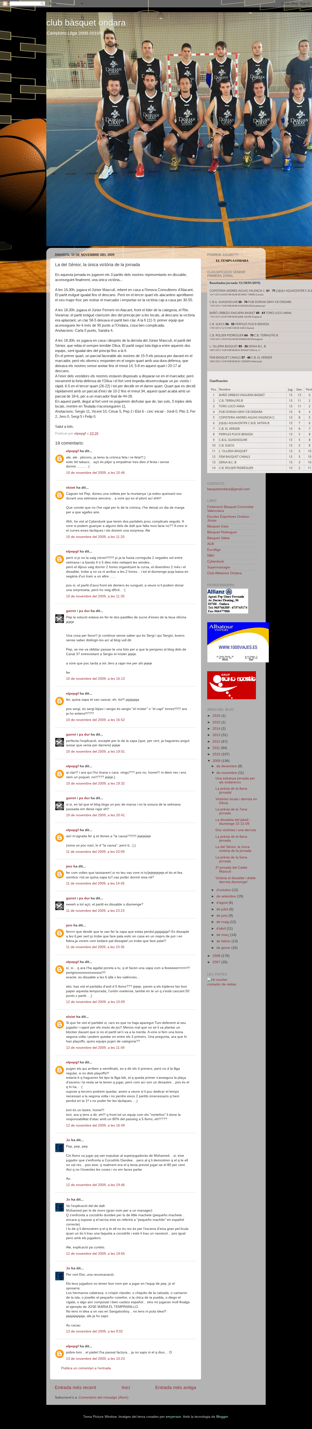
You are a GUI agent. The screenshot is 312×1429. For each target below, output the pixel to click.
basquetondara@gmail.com (228, 489)
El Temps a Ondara (232, 260)
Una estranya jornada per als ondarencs (235, 780)
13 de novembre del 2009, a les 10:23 (95, 1359)
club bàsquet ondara (86, 23)
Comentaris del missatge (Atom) (103, 1397)
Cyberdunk (215, 561)
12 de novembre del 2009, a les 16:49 (95, 1125)
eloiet (70, 487)
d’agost (222, 902)
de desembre (227, 766)
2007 (217, 962)
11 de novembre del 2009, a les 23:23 (95, 911)
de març (223, 935)
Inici (126, 1387)
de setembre (226, 896)
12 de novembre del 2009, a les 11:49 (95, 1048)
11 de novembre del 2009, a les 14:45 (95, 883)
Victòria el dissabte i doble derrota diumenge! (235, 880)
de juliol (222, 909)
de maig (223, 922)
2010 (217, 754)
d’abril (221, 928)
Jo (68, 1140)
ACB (210, 544)
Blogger (222, 1417)
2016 (217, 716)
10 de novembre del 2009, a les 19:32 (95, 783)
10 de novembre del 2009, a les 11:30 (95, 596)
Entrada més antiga (175, 1387)
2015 (217, 722)
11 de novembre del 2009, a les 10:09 (95, 852)
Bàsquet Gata (217, 526)
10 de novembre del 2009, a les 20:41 (95, 815)
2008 (217, 956)
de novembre (227, 773)
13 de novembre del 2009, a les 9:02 (94, 1331)
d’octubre (224, 890)
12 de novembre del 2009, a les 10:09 (95, 1002)
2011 (217, 748)
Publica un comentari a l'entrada (86, 1368)
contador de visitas (221, 984)
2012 (217, 741)
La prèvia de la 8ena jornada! (231, 790)
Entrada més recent (75, 1387)
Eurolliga (214, 550)
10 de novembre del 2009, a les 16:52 (95, 720)
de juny (222, 915)
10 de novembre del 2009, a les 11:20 (95, 537)
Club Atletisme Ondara (224, 573)
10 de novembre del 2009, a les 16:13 (95, 678)
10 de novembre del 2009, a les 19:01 (95, 751)
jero (69, 866)
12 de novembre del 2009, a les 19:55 (95, 1253)
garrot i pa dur (78, 611)
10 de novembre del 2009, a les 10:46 (95, 473)
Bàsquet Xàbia (218, 538)
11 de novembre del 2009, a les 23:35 (95, 947)
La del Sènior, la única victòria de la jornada (233, 849)
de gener (223, 948)
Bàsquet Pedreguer (222, 532)
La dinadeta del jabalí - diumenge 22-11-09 (233, 822)
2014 (217, 728)
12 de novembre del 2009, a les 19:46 (95, 1185)
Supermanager (218, 567)
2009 (217, 761)
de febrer (224, 941)
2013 (217, 735)
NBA (210, 555)
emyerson (173, 1417)
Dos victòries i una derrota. (236, 830)
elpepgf (72, 451)
